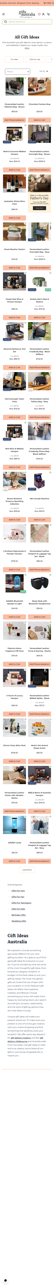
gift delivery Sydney (21, 1038)
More (27, 48)
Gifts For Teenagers (21, 903)
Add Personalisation (14, 120)
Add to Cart (39, 120)
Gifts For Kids (18, 909)
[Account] (43, 14)
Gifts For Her (18, 897)
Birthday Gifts (19, 915)
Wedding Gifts (19, 921)
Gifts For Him (18, 891)
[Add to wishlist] (25, 78)
